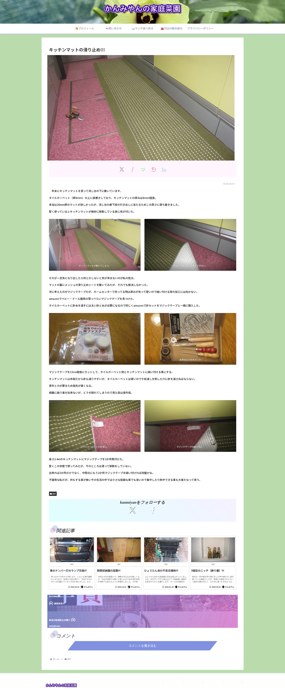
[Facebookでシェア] (132, 169)
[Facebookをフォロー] (152, 510)
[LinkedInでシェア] (163, 169)
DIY (54, 493)
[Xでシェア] (121, 169)
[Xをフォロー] (132, 510)
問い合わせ (193, 681)
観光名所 (232, 681)
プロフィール (173, 681)
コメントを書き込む (142, 645)
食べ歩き (212, 681)
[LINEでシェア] (142, 169)
